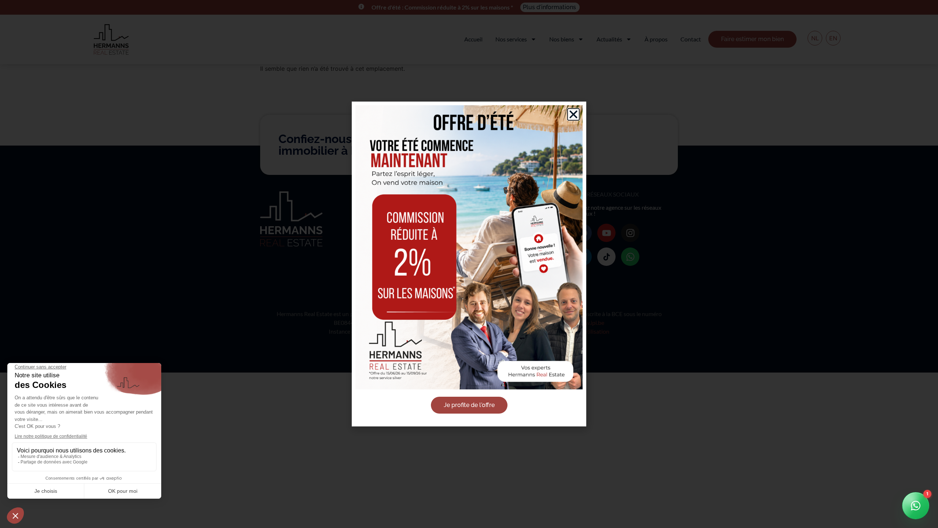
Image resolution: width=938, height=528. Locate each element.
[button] (573, 114)
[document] (469, 264)
